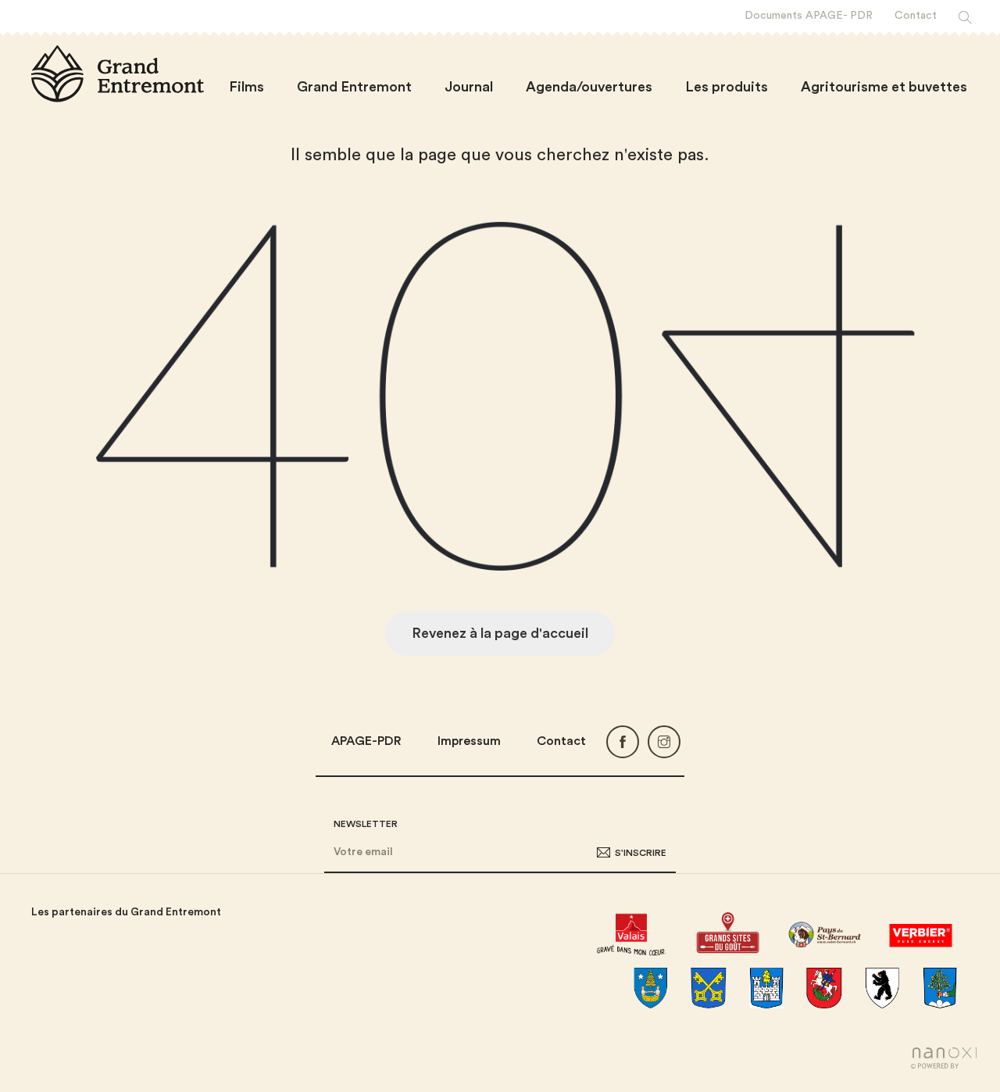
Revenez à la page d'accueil (500, 633)
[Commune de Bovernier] (766, 988)
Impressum (469, 741)
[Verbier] (921, 932)
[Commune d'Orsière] (882, 988)
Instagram (664, 741)
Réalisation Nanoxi (943, 1058)
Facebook (622, 741)
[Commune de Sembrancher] (940, 988)
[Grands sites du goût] (728, 932)
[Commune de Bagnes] (651, 988)
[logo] (117, 73)
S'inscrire (640, 852)
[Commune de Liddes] (824, 988)
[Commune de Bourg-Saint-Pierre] (709, 988)
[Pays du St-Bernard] (824, 932)
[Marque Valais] (631, 932)
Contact (561, 741)
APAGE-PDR (366, 741)
